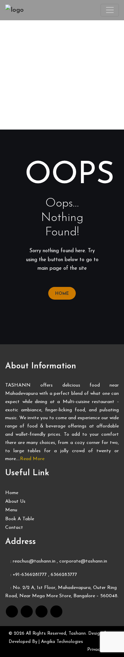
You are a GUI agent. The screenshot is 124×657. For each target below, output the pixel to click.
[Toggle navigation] (110, 10)
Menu (11, 510)
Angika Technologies (62, 641)
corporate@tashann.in (83, 561)
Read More (32, 458)
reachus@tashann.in (34, 561)
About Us (15, 501)
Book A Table (19, 519)
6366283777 (63, 574)
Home (62, 294)
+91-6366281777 (30, 574)
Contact (14, 527)
